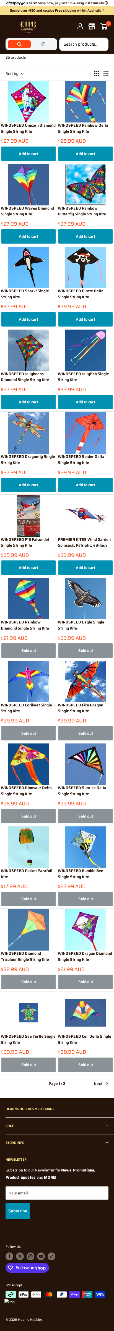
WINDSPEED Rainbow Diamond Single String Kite (25, 625)
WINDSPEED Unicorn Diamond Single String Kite (28, 128)
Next (98, 1084)
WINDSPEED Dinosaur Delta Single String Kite (26, 791)
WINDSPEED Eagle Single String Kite (81, 625)
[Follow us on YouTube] (41, 1256)
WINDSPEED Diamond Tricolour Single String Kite (25, 956)
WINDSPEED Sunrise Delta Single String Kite (82, 791)
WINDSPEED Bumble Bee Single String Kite (80, 874)
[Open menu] (8, 26)
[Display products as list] (105, 73)
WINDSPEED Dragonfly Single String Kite (28, 460)
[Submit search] (101, 44)
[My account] (80, 26)
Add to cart (28, 154)
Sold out (28, 651)
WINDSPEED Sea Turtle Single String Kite (28, 1039)
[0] (103, 26)
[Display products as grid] (96, 73)
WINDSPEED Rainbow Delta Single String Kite (83, 128)
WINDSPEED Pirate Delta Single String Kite (80, 294)
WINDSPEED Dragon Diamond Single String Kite (85, 956)
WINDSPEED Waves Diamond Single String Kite (27, 211)
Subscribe (17, 1211)
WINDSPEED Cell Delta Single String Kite (84, 1039)
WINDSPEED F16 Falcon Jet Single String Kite (25, 543)
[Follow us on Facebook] (9, 1256)
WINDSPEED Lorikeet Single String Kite (26, 708)
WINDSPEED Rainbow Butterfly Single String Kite (82, 211)
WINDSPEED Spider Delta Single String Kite (81, 460)
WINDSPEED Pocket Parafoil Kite (26, 874)
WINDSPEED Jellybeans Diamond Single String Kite (25, 377)
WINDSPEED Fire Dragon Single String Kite (80, 708)
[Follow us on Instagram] (30, 1256)
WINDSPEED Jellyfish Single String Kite (83, 377)
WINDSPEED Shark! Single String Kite (25, 294)
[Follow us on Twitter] (20, 1256)
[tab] (19, 44)
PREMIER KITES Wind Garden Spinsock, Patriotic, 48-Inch (84, 543)
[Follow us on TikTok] (51, 1256)
